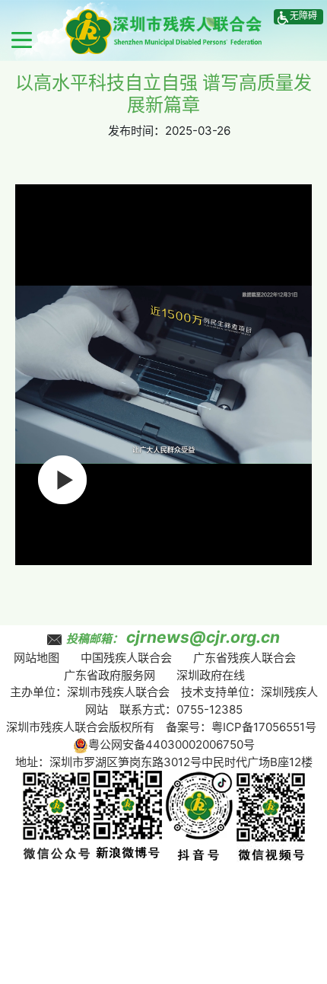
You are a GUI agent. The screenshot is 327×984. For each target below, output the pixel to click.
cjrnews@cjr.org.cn (203, 637)
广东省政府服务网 (109, 675)
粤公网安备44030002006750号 (171, 744)
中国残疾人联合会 (126, 657)
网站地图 (36, 657)
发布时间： (136, 130)
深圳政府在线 (210, 675)
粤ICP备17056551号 (263, 727)
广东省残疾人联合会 (244, 657)
